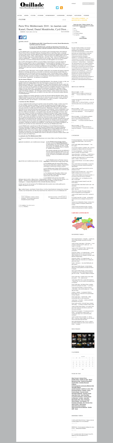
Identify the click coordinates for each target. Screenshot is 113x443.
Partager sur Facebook (20, 37)
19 (79, 364)
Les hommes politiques (78, 33)
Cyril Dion (46, 189)
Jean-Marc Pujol (36, 190)
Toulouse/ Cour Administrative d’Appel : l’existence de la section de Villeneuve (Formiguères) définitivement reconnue (83, 203)
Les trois (75, 30)
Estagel (84, 390)
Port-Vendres (83, 401)
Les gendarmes (77, 31)
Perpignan (87, 399)
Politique (69, 15)
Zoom (76, 408)
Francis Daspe (75, 392)
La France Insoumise (77, 396)
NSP (75, 28)
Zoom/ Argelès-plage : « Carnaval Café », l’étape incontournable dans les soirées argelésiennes (81, 297)
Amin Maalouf (32, 189)
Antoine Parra (83, 378)
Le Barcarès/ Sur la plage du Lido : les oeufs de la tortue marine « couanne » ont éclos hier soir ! (82, 158)
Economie (40, 15)
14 (86, 362)
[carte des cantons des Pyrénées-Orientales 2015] (83, 224)
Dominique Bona (60, 189)
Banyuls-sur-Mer (76, 381)
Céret (88, 388)
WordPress (26, 206)
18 (76, 364)
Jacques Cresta (87, 393)
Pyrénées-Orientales (77, 402)
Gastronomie (61, 15)
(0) (74, 81)
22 (89, 364)
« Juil (82, 369)
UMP (73, 408)
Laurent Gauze (87, 396)
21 (86, 364)
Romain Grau (88, 402)
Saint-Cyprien (75, 404)
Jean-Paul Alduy (85, 395)
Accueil (19, 15)
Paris (46, 190)
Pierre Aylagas (75, 401)
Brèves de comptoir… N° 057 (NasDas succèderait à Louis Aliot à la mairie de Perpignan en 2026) (82, 117)
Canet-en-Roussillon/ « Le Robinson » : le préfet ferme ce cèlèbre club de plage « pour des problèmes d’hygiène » (83, 154)
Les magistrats (76, 34)
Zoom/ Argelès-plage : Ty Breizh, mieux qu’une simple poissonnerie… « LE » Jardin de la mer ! (82, 277)
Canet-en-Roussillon (86, 381)
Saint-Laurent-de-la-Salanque (79, 407)
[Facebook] (63, 19)
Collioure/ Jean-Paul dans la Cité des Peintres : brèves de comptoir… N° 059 (83, 100)
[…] (72, 81)
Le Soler (81, 398)
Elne (92, 388)
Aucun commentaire (65, 31)
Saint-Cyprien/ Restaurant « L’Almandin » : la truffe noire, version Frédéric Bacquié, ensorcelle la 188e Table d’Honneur (83, 240)
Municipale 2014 (76, 399)
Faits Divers (77, 15)
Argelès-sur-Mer (84, 379)
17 (73, 364)
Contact (74, 3)
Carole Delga (75, 382)
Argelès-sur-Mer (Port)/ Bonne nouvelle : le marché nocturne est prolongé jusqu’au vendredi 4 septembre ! (82, 207)
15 (89, 362)
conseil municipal (76, 388)
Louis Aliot (86, 398)
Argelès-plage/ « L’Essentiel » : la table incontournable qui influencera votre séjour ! (82, 300)
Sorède (90, 407)
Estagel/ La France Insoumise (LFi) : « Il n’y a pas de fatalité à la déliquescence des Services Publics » (82, 172)
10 (73, 362)
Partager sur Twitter (25, 37)
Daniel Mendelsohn (52, 189)
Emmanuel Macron (77, 390)
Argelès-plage (75, 379)
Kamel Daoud (42, 190)
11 (76, 362)
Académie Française (25, 189)
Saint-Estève (82, 404)
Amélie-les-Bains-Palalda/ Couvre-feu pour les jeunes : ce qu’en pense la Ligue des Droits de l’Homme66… (83, 175)
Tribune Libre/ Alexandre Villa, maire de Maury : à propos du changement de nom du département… (81, 191)
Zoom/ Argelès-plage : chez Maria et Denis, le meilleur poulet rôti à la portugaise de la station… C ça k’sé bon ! (82, 285)
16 (92, 362)
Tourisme (86, 15)
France (88, 390)
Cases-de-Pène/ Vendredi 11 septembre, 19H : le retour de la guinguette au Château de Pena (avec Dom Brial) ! (83, 148)
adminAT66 (22, 31)
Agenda (26, 15)
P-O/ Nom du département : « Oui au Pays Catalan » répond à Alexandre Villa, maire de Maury (82, 151)
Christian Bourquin (84, 382)
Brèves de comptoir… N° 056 (77, 125)
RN (84, 402)
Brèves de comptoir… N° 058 (77, 108)
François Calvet (84, 392)
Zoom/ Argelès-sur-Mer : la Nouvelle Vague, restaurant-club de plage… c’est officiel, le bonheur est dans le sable (83, 303)
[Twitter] (65, 19)
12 (79, 362)
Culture (33, 15)
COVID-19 (84, 388)
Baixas (90, 379)
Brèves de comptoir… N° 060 (77, 91)
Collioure (74, 384)
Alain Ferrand (75, 378)
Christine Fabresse (39, 189)
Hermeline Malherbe (77, 393)
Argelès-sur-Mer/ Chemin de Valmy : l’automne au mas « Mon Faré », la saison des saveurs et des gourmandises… (82, 249)
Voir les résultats (83, 38)
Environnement (50, 15)
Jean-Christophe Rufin (27, 190)
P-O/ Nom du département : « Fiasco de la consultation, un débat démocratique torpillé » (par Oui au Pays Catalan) (82, 141)
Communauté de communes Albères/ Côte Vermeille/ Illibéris (83, 386)
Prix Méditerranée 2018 (62, 190)
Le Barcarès (75, 398)
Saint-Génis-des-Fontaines (79, 405)
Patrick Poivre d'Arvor (52, 190)
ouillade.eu (24, 205)
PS (88, 401)
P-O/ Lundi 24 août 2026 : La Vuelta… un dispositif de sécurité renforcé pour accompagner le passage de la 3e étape (82, 199)
